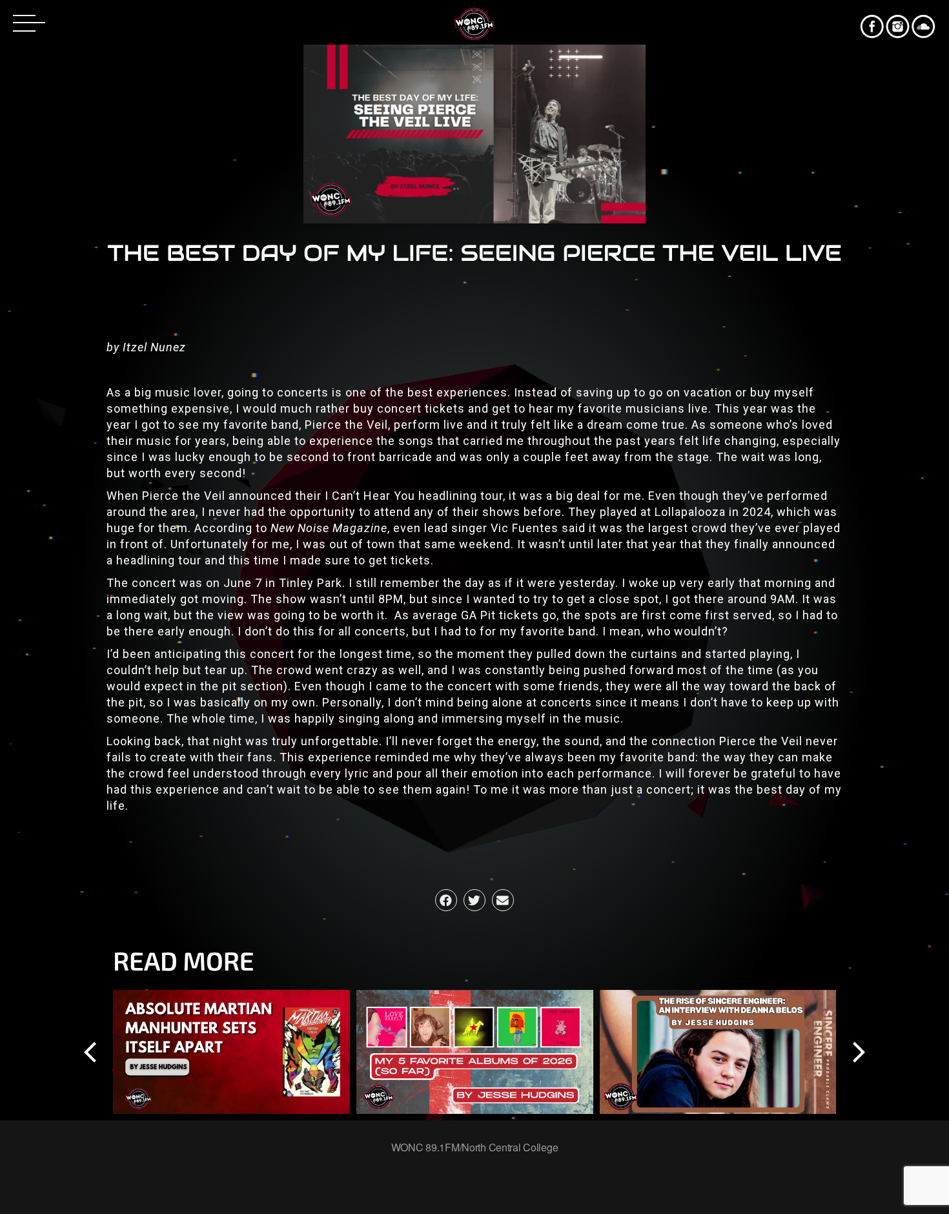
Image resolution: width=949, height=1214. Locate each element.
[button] (446, 900)
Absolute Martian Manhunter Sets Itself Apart (231, 1051)
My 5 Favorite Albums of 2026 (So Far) (474, 1051)
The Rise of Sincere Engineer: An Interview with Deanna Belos (718, 1051)
